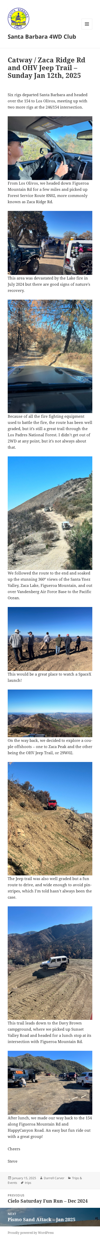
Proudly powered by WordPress (31, 1232)
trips (28, 1182)
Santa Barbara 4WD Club (42, 36)
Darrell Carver (54, 1178)
